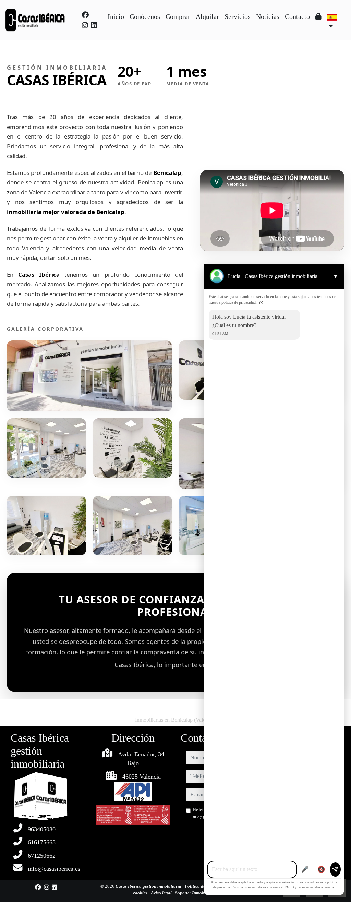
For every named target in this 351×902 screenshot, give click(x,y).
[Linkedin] (94, 25)
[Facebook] (85, 15)
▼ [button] (335, 276)
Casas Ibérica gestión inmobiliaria (149, 886)
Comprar (178, 16)
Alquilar (207, 16)
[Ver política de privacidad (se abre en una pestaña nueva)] (260, 302)
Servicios (238, 16)
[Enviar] (335, 869)
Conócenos (145, 16)
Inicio (116, 16)
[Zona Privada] (318, 16)
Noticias (267, 16)
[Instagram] (85, 25)
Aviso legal (162, 892)
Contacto (297, 16)
